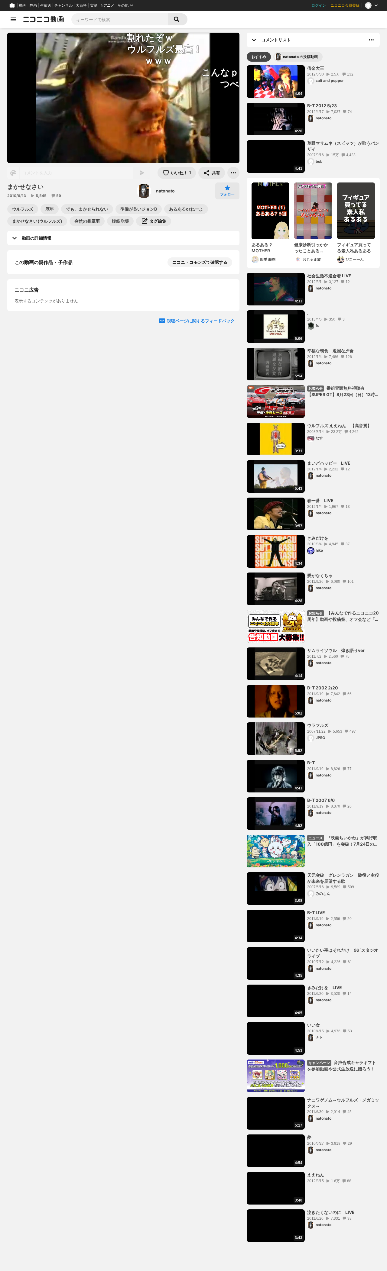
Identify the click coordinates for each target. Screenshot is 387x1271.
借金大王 (315, 68)
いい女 (313, 1024)
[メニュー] (233, 173)
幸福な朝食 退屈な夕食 (330, 350)
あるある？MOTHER (262, 247)
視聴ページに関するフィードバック (201, 438)
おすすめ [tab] (259, 56)
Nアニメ (107, 5)
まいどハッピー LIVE (328, 463)
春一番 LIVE (320, 500)
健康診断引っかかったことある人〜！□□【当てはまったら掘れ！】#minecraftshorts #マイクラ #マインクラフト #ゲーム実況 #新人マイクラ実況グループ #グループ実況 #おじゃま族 (313, 247)
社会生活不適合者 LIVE (329, 275)
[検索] (177, 19)
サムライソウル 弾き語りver (336, 650)
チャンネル (63, 5)
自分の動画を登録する (49, 324)
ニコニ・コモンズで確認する (199, 262)
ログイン (318, 5)
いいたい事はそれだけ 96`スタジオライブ (342, 953)
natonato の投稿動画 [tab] (300, 56)
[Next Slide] (227, 380)
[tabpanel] (313, 653)
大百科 (81, 5)
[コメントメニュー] (371, 40)
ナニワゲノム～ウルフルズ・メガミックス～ (343, 1102)
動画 (22, 5)
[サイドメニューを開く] (13, 19)
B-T (311, 762)
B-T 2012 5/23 (322, 105)
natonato (165, 190)
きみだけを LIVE (324, 987)
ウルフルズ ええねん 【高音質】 (339, 425)
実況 (93, 5)
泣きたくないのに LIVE (331, 1212)
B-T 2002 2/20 (322, 687)
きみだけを (317, 537)
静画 (33, 5)
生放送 (45, 5)
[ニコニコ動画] (43, 19)
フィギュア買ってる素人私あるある (354, 247)
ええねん (315, 1174)
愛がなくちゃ (320, 575)
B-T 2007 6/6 (321, 800)
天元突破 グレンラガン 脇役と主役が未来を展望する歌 (343, 878)
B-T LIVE (316, 912)
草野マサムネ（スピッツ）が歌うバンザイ (343, 146)
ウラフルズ (317, 725)
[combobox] (119, 19)
